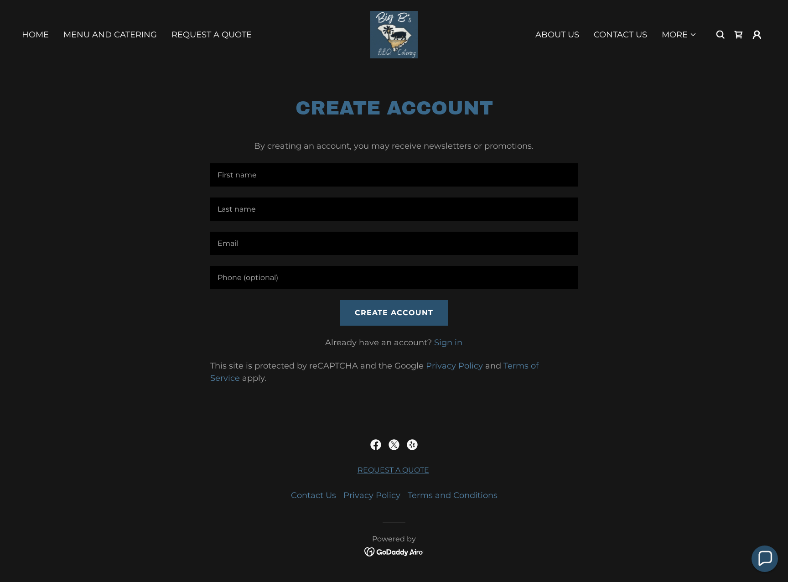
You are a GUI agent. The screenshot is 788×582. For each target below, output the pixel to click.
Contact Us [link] (620, 35)
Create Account (394, 312)
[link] (394, 34)
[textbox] (393, 175)
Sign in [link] (448, 343)
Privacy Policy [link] (454, 366)
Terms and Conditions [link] (453, 495)
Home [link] (35, 35)
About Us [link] (557, 35)
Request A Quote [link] (211, 35)
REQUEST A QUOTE (393, 470)
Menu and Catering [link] (110, 35)
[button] (679, 34)
